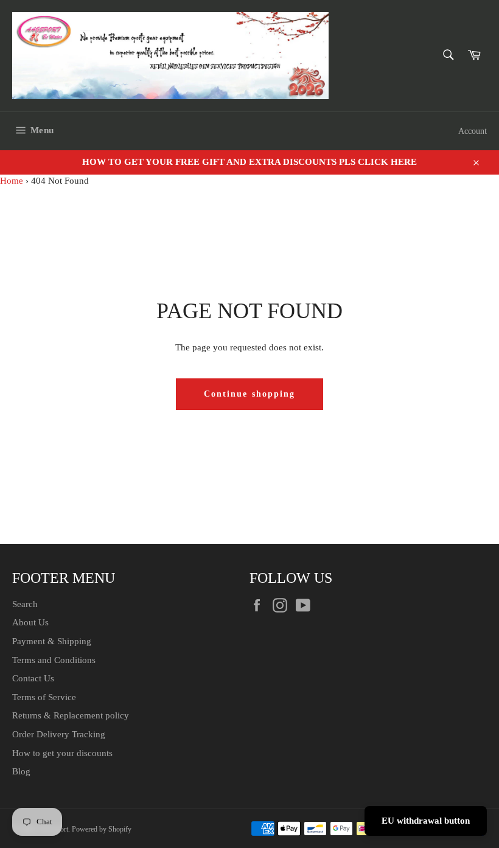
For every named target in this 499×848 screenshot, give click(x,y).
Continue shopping (250, 393)
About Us (30, 622)
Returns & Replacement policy (70, 715)
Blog (21, 771)
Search (25, 604)
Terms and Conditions (54, 660)
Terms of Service (44, 697)
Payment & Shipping (51, 641)
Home (11, 181)
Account (472, 131)
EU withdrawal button (426, 820)
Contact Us (33, 678)
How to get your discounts (62, 753)
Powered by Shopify (101, 829)
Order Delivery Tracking (58, 734)
